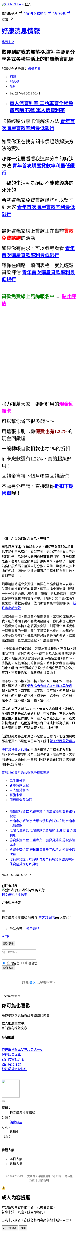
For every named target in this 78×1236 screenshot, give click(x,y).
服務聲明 (43, 1180)
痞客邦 (43, 917)
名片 (13, 86)
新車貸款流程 (19, 785)
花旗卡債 (16, 795)
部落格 (14, 81)
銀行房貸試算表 (13, 1059)
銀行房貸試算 (11, 1054)
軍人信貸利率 (19, 790)
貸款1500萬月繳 (13, 772)
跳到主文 (8, 42)
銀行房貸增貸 (11, 1064)
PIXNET (18, 1176)
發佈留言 (8, 968)
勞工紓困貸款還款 (62, 741)
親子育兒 (32, 929)
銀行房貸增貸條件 (14, 1069)
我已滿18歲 (9, 1228)
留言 (52, 917)
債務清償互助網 (21, 799)
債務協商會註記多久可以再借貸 (49, 686)
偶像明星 (34, 69)
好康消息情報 (21, 31)
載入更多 (8, 943)
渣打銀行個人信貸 (14, 750)
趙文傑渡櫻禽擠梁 (14, 895)
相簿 (13, 77)
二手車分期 (18, 780)
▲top (5, 936)
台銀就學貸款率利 (37, 772)
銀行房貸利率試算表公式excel (22, 1050)
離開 (23, 1228)
